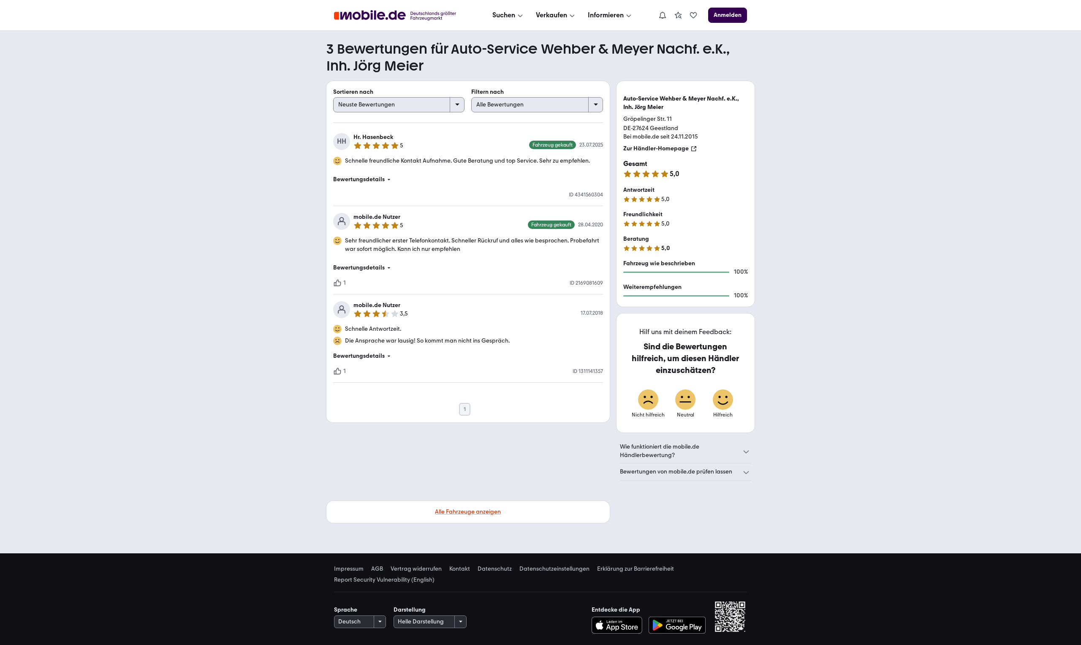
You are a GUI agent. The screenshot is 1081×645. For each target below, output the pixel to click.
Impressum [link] (349, 569)
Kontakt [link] (459, 569)
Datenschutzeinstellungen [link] (554, 569)
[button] (468, 179)
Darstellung (410, 609)
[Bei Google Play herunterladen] (677, 625)
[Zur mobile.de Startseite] (402, 15)
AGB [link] (377, 569)
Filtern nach (487, 91)
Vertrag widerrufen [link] (416, 569)
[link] (678, 15)
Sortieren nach (353, 91)
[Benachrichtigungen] (662, 15)
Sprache (345, 609)
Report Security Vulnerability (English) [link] (384, 580)
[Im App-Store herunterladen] (619, 625)
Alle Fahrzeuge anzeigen (468, 511)
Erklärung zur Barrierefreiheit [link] (635, 569)
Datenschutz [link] (495, 569)
